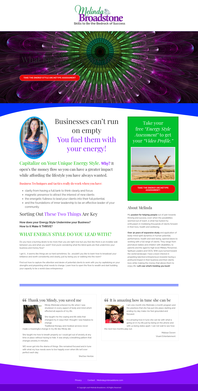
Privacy (81, 380)
